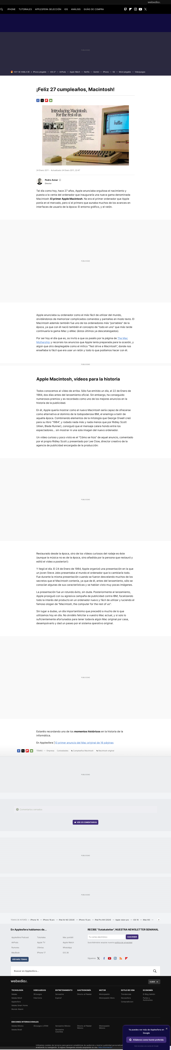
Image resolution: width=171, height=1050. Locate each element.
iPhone (106, 72)
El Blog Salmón (149, 994)
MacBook (15, 952)
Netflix (87, 72)
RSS (121, 958)
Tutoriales (41, 937)
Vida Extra (37, 998)
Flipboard (130, 9)
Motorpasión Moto (107, 998)
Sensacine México (62, 1026)
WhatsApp (67, 947)
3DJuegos (37, 994)
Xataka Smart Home (19, 1005)
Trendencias (126, 994)
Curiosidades (62, 750)
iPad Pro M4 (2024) (103, 920)
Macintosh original (106, 750)
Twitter (145, 9)
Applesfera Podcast (20, 937)
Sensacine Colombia (59, 1030)
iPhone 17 (41, 952)
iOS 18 (136, 920)
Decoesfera (126, 998)
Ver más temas (19, 959)
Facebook (38, 100)
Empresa (50, 750)
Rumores (15, 947)
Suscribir (132, 937)
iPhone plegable (39, 72)
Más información (105, 1047)
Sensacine (59, 994)
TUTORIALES (25, 9)
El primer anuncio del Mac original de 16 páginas (84, 742)
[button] (52, 180)
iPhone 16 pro (49, 920)
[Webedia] (154, 2)
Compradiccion (127, 1002)
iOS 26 (66, 952)
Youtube (140, 9)
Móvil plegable (125, 72)
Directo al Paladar (84, 994)
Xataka (14, 994)
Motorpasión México (104, 1027)
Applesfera (16, 1002)
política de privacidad (123, 942)
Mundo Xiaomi (17, 1009)
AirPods (62, 72)
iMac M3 (147, 920)
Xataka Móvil (16, 998)
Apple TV (41, 942)
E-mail (50, 100)
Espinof (58, 998)
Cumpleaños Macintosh (83, 750)
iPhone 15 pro (85, 920)
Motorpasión (104, 994)
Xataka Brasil (16, 1029)
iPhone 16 (34, 920)
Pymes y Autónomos (148, 999)
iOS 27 (53, 72)
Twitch (125, 9)
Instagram (135, 9)
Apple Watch (75, 72)
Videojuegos (140, 72)
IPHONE (11, 9)
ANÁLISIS (76, 9)
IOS (66, 9)
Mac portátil (68, 937)
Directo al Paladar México (84, 1027)
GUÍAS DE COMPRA (94, 9)
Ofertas (40, 947)
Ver (87, 822)
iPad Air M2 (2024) (67, 920)
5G (114, 72)
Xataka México (17, 1026)
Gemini (96, 72)
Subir (152, 982)
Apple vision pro (122, 920)
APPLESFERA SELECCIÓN (48, 9)
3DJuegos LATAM (40, 1026)
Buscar (154, 971)
